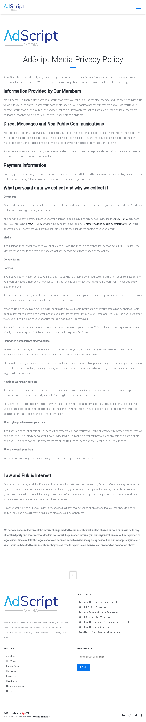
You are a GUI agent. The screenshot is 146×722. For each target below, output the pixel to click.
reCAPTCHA (121, 218)
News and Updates (15, 686)
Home (9, 691)
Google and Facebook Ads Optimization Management (104, 622)
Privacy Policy (12, 666)
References (11, 676)
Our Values (11, 661)
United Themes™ (41, 717)
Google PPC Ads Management (93, 607)
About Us (10, 656)
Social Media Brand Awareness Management (100, 632)
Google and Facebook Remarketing (95, 627)
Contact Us (11, 671)
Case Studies (12, 681)
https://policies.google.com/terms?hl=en (108, 223)
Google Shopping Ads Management (95, 617)
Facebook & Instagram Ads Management (98, 602)
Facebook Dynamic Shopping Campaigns (98, 612)
